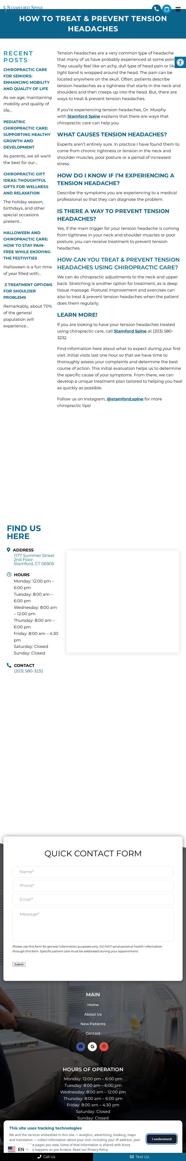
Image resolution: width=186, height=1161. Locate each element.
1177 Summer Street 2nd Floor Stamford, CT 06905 (34, 560)
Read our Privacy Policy (90, 1149)
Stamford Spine (83, 116)
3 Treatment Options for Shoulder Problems (27, 291)
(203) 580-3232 (156, 9)
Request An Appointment (166, 9)
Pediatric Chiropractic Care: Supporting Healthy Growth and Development (26, 134)
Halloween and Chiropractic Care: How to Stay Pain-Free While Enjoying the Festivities (27, 245)
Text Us (142, 1157)
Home (93, 1005)
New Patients (93, 1024)
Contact (93, 1033)
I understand (162, 1139)
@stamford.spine (125, 399)
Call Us (48, 1157)
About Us (93, 1014)
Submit (19, 964)
